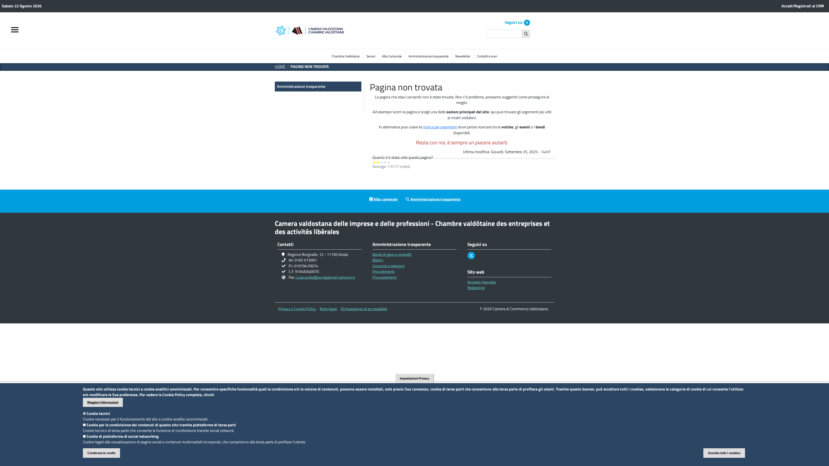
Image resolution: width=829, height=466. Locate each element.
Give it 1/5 (374, 162)
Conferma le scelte (101, 453)
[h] (526, 34)
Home (280, 66)
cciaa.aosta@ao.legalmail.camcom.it (325, 277)
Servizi (370, 56)
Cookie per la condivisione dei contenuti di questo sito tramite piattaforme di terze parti (161, 425)
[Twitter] (527, 23)
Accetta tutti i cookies (724, 453)
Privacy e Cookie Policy (297, 309)
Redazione (476, 288)
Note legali (328, 309)
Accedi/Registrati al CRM (803, 6)
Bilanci (377, 260)
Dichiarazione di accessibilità (364, 309)
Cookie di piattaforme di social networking (123, 436)
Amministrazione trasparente (428, 56)
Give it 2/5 (378, 162)
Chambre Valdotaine (346, 56)
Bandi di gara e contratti (391, 254)
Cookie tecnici (98, 413)
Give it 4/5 (385, 162)
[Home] (328, 30)
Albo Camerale (392, 56)
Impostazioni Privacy (414, 378)
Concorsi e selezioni (388, 266)
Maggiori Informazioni (103, 402)
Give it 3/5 (381, 162)
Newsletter (462, 56)
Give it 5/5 (389, 162)
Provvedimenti (384, 277)
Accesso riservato (481, 282)
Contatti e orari (487, 56)
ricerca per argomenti (440, 127)
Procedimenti (383, 271)
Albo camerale (385, 199)
